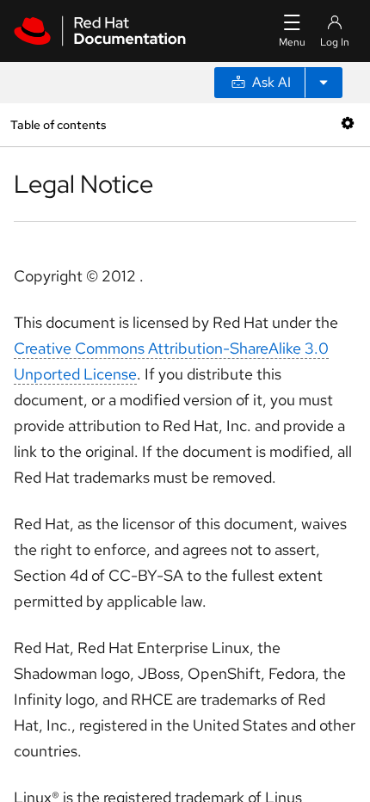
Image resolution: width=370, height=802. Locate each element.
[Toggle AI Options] (323, 82)
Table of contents (58, 124)
